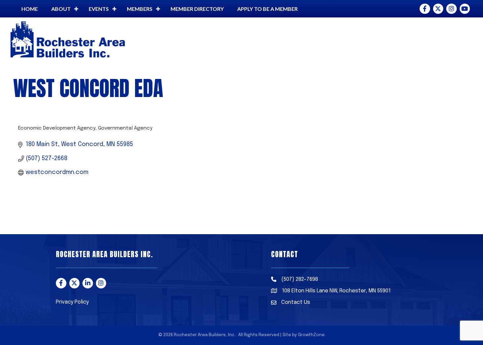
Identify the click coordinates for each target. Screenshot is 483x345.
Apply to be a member (267, 9)
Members (139, 9)
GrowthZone (311, 335)
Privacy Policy (72, 302)
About (61, 9)
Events (99, 9)
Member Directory (197, 9)
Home (29, 9)
